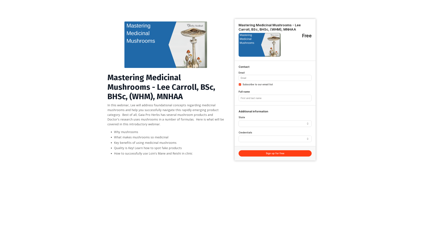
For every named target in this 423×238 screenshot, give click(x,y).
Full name (244, 91)
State (242, 117)
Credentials (245, 132)
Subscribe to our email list (258, 84)
